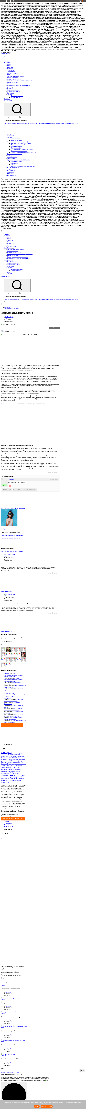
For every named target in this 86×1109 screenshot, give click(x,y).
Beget (32, 123)
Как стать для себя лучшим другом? (13, 712)
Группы (9, 155)
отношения (7, 773)
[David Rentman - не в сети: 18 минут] (23, 649)
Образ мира (7, 757)
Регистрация (12, 175)
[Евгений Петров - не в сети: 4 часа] (3, 665)
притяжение (15, 508)
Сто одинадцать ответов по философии (18, 85)
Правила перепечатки (17, 96)
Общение (16, 758)
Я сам (10, 765)
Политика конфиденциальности (10, 1072)
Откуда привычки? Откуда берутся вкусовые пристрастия (14, 696)
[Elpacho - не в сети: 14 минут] (13, 649)
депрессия (15, 765)
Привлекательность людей (11, 308)
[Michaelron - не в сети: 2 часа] (13, 659)
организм (12, 771)
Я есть (5, 765)
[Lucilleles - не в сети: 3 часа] (23, 659)
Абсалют (61, 123)
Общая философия (12, 82)
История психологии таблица (15, 76)
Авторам (9, 94)
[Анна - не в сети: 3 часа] (18, 658)
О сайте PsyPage (12, 88)
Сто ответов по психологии (15, 79)
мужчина (11, 769)
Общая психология (12, 77)
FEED (9, 134)
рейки (12, 778)
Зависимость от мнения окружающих (13, 718)
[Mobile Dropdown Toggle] (12, 87)
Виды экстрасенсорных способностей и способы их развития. (13, 675)
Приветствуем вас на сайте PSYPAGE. (18, 160)
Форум (9, 169)
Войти (11, 173)
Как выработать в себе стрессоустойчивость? (13, 709)
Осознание (5, 759)
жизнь (11, 767)
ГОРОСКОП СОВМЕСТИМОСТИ (11, 725)
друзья (20, 765)
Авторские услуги (16, 97)
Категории (7, 62)
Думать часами (5, 754)
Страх (23, 762)
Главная (6, 61)
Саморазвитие (16, 762)
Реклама (13, 164)
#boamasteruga (27, 123)
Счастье (4, 764)
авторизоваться (30, 638)
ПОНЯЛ (37, 1106)
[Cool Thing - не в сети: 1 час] (23, 654)
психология (22, 508)
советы (4, 780)
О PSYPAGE (11, 170)
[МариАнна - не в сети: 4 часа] (8, 664)
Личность (10, 67)
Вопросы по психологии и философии (18, 141)
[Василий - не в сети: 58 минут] (13, 653)
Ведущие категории (13, 90)
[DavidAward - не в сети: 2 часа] (8, 659)
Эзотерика (12, 764)
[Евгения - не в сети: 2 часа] (3, 658)
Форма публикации (13, 167)
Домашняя (7, 307)
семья (21, 778)
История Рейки (13, 756)
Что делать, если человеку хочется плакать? (13, 715)
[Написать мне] (10, 486)
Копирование (11, 172)
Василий (12, 554)
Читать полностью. (46, 1106)
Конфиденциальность (13, 91)
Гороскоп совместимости (14, 154)
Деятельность (11, 71)
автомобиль (67, 123)
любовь (18, 767)
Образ (9, 65)
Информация (8, 87)
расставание (4, 778)
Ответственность (13, 759)
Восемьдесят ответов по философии (17, 83)
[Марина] (8, 649)
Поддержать (10, 93)
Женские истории (12, 73)
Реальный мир (7, 762)
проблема (16, 773)
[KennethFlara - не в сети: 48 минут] (3, 654)
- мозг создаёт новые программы (13, 123)
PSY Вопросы (8, 74)
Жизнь (9, 64)
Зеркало (4, 756)
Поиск (2, 1068)
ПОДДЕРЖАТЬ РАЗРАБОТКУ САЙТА (12, 818)
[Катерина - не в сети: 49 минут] (8, 653)
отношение (18, 771)
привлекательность (6, 508)
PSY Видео (7, 99)
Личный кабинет (12, 157)
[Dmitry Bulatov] (3, 649)
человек (16, 780)
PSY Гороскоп (8, 100)
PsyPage (12, 317)
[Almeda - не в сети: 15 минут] (18, 649)
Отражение (10, 70)
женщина (4, 767)
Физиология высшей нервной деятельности (20, 80)
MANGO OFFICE (39, 123)
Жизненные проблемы (17, 754)
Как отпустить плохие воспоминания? (13, 700)
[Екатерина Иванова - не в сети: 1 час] (18, 653)
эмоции (5, 782)
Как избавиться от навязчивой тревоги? (15, 686)
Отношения (10, 68)
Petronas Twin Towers (53, 123)
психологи (5, 775)
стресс (10, 780)
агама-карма (74, 123)
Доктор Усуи (20, 753)
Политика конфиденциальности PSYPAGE (23, 166)
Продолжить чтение (6, 591)
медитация (4, 769)
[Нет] (84, 1104)
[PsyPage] (4, 481)
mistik (45, 123)
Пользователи (11, 158)
